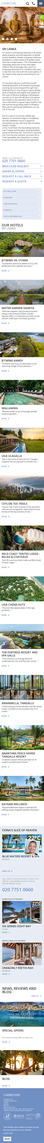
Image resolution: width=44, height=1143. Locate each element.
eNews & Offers (13, 171)
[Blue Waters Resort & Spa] (22, 851)
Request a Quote (14, 181)
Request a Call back (16, 176)
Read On (6, 871)
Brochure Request (15, 166)
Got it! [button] (7, 1139)
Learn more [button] (8, 1133)
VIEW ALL (35, 996)
